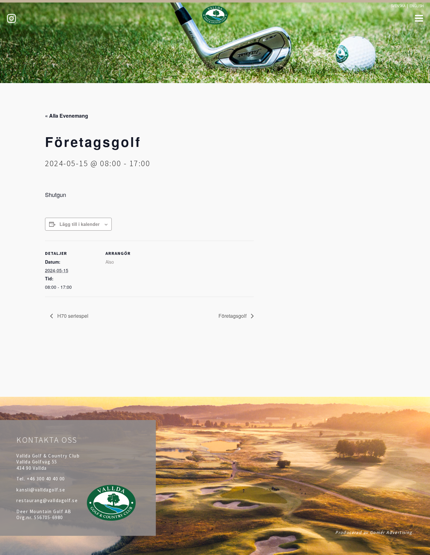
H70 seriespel (72, 315)
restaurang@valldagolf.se (47, 500)
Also (109, 262)
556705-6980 (48, 517)
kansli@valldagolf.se (40, 490)
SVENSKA (398, 5)
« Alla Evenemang (66, 115)
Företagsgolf (233, 315)
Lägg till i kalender (79, 224)
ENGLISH (417, 5)
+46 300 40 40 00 (46, 479)
